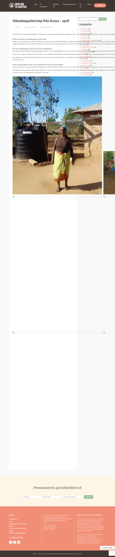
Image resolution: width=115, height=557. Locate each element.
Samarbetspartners (69, 4)
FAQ (10, 521)
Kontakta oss (13, 519)
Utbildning (85, 75)
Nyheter (84, 49)
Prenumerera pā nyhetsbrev (17, 528)
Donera (11, 526)
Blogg (89, 4)
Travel (84, 68)
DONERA (100, 5)
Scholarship (86, 61)
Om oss (80, 5)
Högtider (85, 38)
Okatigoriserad (87, 52)
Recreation (85, 56)
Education (85, 31)
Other (84, 54)
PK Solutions (78, 553)
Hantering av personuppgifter (18, 524)
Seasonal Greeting (88, 63)
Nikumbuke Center (88, 47)
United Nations (87, 72)
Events (84, 36)
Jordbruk (85, 42)
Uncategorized (86, 70)
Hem (35, 4)
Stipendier (85, 65)
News (84, 45)
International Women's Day (90, 40)
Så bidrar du (56, 5)
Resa (84, 58)
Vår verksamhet (43, 5)
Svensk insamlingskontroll (17, 533)
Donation (85, 29)
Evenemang (86, 33)
